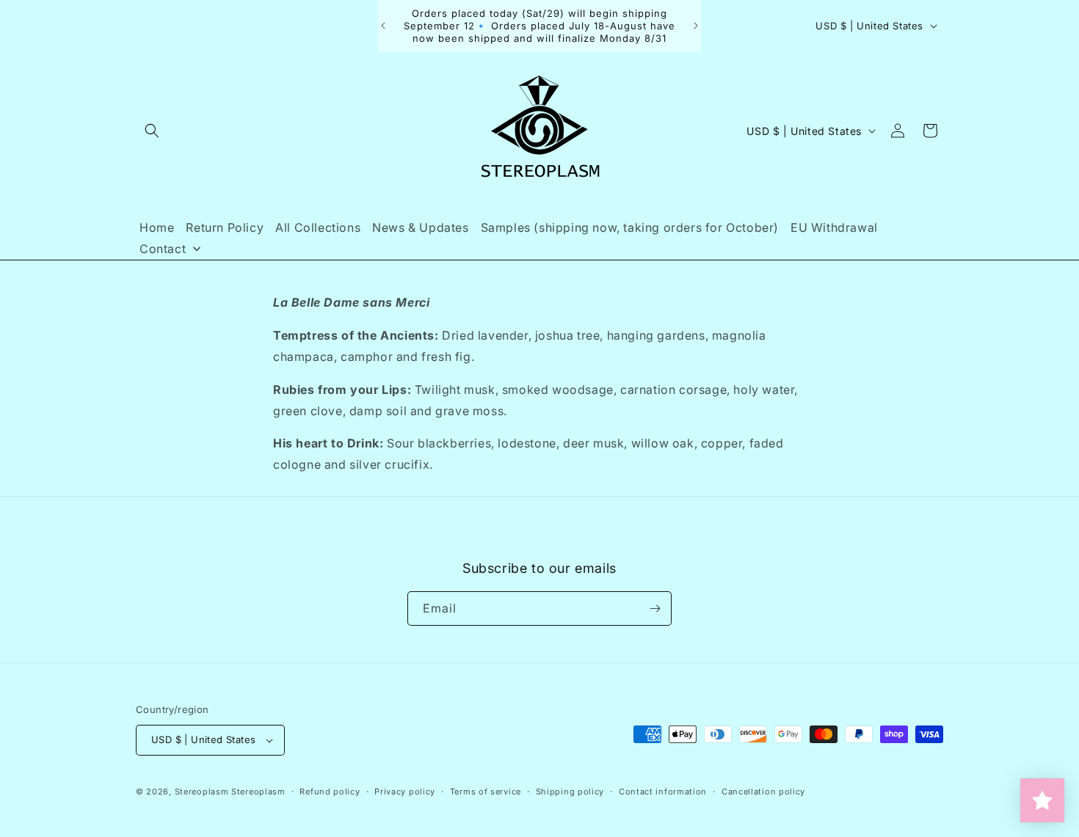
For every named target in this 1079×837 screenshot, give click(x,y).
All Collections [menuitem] (317, 227)
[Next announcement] (696, 26)
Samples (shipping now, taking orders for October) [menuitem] (630, 227)
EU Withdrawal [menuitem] (834, 227)
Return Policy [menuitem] (225, 227)
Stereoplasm (202, 791)
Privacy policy (404, 791)
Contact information (663, 791)
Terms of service (485, 791)
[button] (152, 130)
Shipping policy (570, 791)
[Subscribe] (655, 608)
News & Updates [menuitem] (420, 227)
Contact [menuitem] (162, 248)
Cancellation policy (763, 791)
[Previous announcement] (383, 26)
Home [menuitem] (156, 227)
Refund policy (329, 791)
